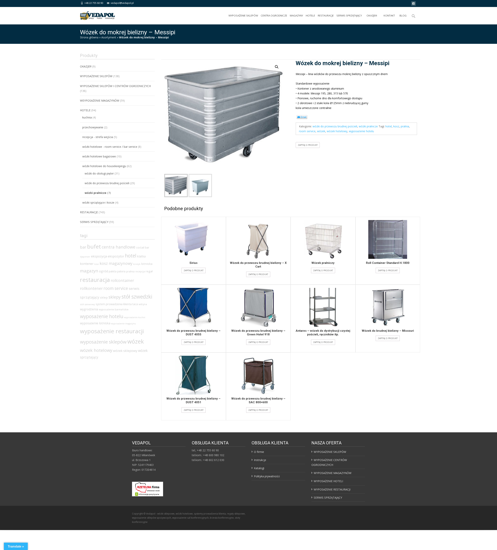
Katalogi (259, 468)
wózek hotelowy (96, 350)
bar (83, 247)
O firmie (259, 452)
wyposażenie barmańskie (114, 309)
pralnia (130, 271)
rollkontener (91, 288)
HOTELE (310, 15)
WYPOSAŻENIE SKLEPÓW (243, 15)
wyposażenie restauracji (112, 331)
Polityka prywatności (267, 476)
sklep (104, 297)
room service (115, 288)
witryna (143, 304)
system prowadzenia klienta (114, 304)
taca (135, 304)
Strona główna (89, 37)
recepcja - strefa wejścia (97, 137)
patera (121, 271)
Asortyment (108, 37)
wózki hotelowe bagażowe (99, 156)
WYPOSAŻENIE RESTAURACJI (332, 489)
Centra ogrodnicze (274, 15)
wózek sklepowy (125, 350)
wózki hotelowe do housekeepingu (104, 166)
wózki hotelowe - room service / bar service (109, 147)
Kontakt (389, 15)
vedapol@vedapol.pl (122, 3)
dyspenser (85, 256)
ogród (103, 271)
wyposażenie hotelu (101, 316)
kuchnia (87, 117)
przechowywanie (92, 127)
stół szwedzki (137, 296)
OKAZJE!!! (372, 15)
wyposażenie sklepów (103, 341)
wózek (135, 341)
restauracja (95, 280)
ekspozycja (99, 256)
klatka (141, 256)
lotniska (146, 264)
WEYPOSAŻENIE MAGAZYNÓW (99, 100)
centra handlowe (118, 247)
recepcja (140, 271)
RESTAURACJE (326, 15)
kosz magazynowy (116, 263)
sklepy (115, 297)
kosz (96, 264)
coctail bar (142, 247)
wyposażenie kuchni (134, 317)
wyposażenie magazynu (123, 323)
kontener (87, 264)
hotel (130, 255)
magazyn (89, 271)
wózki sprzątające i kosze (98, 202)
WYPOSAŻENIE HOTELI (328, 481)
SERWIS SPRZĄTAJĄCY (349, 15)
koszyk (136, 263)
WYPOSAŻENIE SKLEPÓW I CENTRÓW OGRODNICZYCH (115, 86)
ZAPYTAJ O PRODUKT (193, 270)
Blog (403, 15)
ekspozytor (116, 256)
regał (149, 271)
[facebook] (413, 4)
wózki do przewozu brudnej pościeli (107, 183)
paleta (112, 271)
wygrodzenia (89, 309)
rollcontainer (122, 280)
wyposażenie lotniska (95, 323)
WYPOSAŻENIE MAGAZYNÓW (332, 473)
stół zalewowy (87, 304)
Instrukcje (260, 460)
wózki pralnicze (95, 193)
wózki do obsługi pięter (99, 173)
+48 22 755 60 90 (93, 3)
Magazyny (296, 15)
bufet (94, 246)
